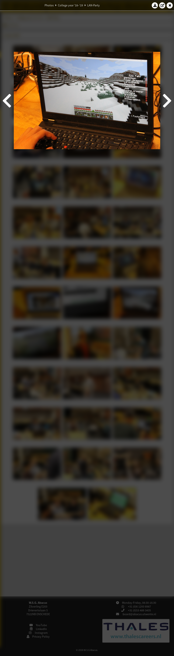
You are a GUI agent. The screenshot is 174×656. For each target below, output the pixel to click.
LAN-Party (93, 5)
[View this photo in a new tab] (162, 5)
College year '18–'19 (70, 5)
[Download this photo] (155, 5)
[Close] (170, 5)
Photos (49, 5)
